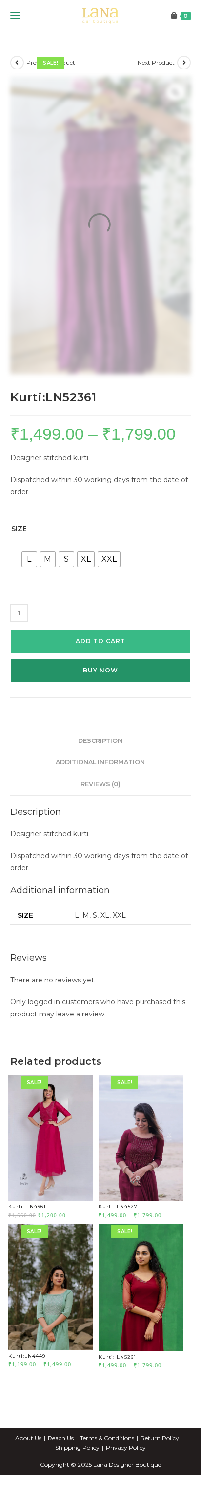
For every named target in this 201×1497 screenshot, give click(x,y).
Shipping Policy (77, 1477)
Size (19, 558)
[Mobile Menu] (15, 46)
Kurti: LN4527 (118, 1237)
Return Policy (160, 1468)
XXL (119, 945)
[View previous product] (17, 93)
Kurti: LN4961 (27, 1237)
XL (104, 945)
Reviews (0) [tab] (100, 814)
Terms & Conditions (107, 1468)
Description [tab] (100, 770)
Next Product (156, 92)
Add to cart (100, 671)
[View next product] (184, 93)
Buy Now (100, 700)
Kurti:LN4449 (26, 1386)
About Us (28, 1468)
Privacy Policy (126, 1477)
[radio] (29, 590)
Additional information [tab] (100, 792)
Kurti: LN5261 (117, 1387)
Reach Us (61, 1468)
